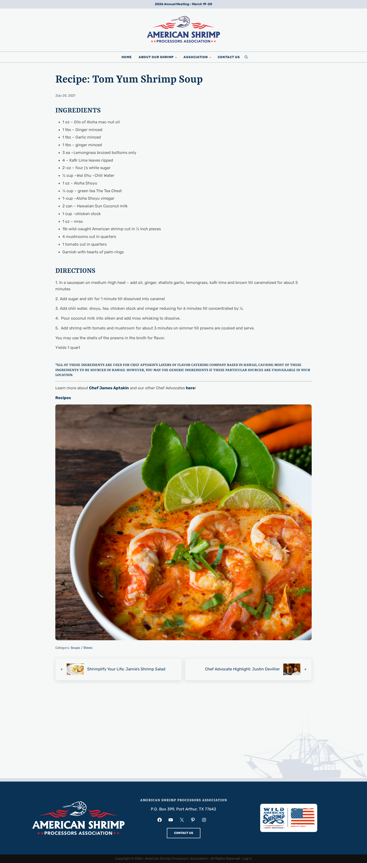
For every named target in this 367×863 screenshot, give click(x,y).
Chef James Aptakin (109, 388)
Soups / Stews (81, 648)
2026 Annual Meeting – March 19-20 (183, 4)
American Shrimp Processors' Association (176, 858)
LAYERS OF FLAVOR (174, 365)
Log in (247, 858)
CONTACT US (183, 833)
